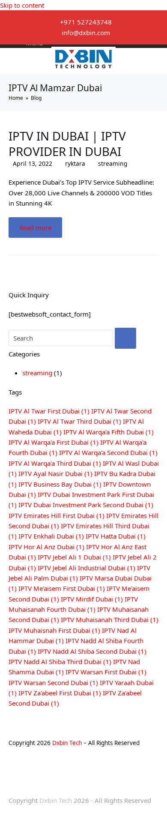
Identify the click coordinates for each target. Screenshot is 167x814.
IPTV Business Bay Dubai (59, 484)
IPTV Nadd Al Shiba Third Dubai (60, 661)
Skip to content (22, 5)
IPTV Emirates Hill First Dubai (56, 515)
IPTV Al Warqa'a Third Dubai (55, 463)
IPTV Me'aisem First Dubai (61, 588)
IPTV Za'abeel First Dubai (59, 692)
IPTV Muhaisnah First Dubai (54, 630)
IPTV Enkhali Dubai (51, 536)
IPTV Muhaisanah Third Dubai (109, 619)
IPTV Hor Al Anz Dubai (46, 546)
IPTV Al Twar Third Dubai (79, 421)
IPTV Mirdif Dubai (92, 599)
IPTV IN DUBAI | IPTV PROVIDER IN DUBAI (67, 143)
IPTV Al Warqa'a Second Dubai (108, 452)
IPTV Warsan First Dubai (106, 671)
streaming (113, 163)
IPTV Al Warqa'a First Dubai (53, 442)
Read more (35, 227)
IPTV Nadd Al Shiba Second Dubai (92, 651)
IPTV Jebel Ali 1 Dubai (74, 557)
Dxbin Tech (67, 743)
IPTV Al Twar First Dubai (49, 411)
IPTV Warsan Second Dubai (53, 682)
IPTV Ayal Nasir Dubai (55, 473)
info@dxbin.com (86, 32)
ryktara (75, 163)
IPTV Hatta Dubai (116, 536)
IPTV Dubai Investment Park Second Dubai (85, 504)
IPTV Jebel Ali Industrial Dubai (86, 567)
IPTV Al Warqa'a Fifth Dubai (108, 432)
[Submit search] (125, 338)
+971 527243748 (86, 22)
